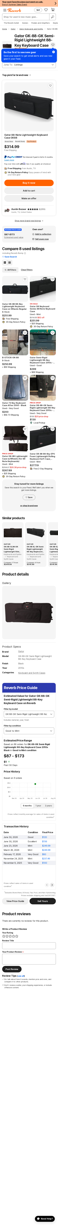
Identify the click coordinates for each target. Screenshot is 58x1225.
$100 (44, 863)
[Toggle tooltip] (30, 75)
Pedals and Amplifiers (40, 23)
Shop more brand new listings (28, 221)
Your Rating (7, 933)
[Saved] (46, 10)
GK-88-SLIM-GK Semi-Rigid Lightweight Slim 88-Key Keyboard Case (11, 549)
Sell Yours (42, 901)
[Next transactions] (52, 885)
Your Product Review (12, 952)
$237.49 (46, 858)
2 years (48, 805)
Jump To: (8, 64)
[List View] (9, 262)
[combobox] (26, 714)
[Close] (53, 52)
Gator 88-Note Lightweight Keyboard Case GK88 (26, 136)
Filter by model (11, 709)
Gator (21, 651)
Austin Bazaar (18, 209)
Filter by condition (12, 726)
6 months (27, 805)
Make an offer (29, 198)
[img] (32, 209)
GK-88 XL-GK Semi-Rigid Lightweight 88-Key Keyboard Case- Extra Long (35, 549)
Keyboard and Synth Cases (31, 673)
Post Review (12, 969)
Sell (38, 10)
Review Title (8, 940)
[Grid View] (5, 262)
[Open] (51, 714)
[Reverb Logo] (14, 10)
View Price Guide (15, 901)
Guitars (25, 23)
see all (21, 976)
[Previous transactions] (47, 885)
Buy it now (29, 182)
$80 (44, 854)
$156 (44, 841)
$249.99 (46, 845)
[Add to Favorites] (53, 45)
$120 (44, 837)
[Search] (52, 17)
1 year (38, 805)
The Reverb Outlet (11, 23)
